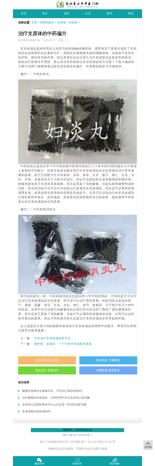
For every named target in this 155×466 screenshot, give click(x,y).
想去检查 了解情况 (108, 360)
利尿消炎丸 (47, 22)
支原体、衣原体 (67, 22)
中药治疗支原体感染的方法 (52, 338)
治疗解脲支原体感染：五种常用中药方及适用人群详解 (56, 397)
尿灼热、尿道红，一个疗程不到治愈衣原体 (63, 343)
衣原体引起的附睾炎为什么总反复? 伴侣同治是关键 (54, 404)
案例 (109, 13)
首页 (23, 13)
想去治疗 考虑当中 (47, 370)
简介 (45, 13)
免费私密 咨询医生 (108, 370)
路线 (131, 13)
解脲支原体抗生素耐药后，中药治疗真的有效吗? (52, 390)
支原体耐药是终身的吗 (36, 411)
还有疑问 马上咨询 (47, 360)
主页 (34, 22)
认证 (88, 13)
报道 (66, 13)
